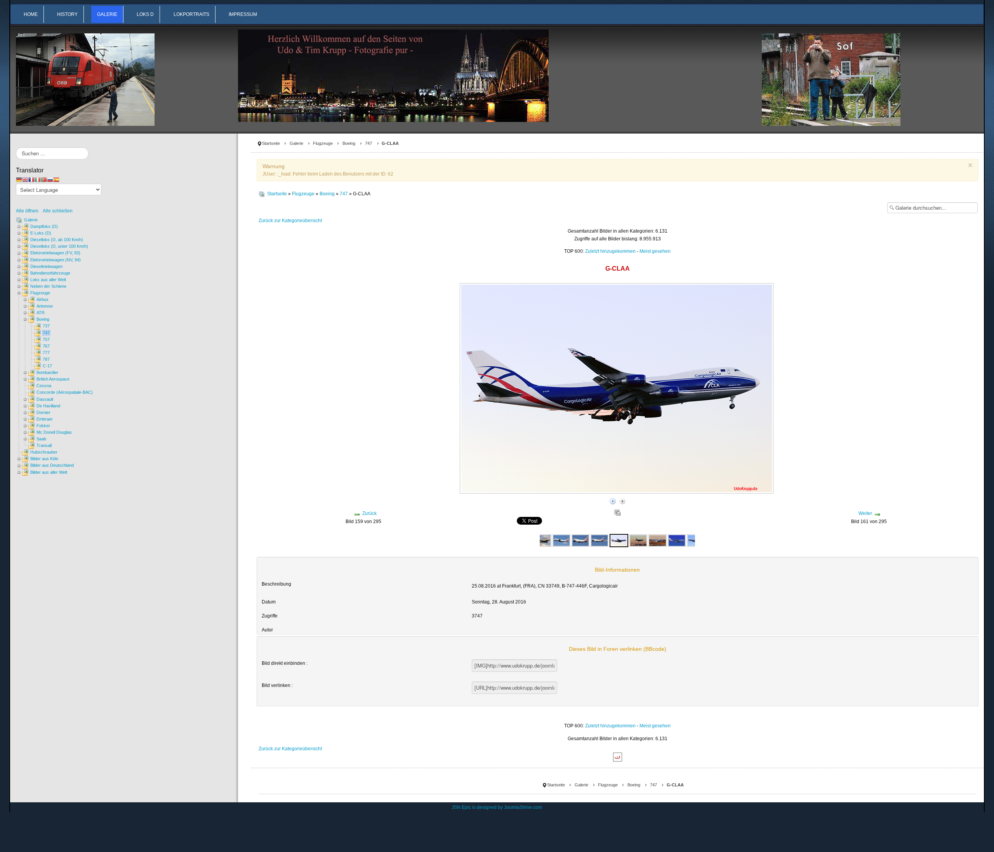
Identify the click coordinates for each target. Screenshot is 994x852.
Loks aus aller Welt (48, 279)
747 (368, 143)
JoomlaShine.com (523, 807)
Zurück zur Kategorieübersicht (290, 220)
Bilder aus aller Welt (48, 472)
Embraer (44, 419)
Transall (44, 445)
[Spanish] (56, 179)
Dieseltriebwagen (46, 266)
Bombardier (47, 372)
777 (46, 352)
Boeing (348, 143)
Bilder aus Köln (44, 458)
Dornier (43, 412)
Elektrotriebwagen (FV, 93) (55, 252)
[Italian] (38, 179)
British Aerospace (53, 379)
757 (46, 339)
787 (46, 359)
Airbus (42, 299)
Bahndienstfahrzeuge (50, 273)
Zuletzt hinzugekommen (610, 251)
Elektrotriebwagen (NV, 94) (55, 259)
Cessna (43, 385)
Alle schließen (58, 211)
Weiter (865, 513)
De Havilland (48, 405)
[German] (19, 179)
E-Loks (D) (40, 233)
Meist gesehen (655, 251)
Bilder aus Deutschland (52, 465)
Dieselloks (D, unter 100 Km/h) (59, 246)
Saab (41, 438)
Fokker (43, 425)
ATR (40, 312)
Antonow (44, 306)
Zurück (369, 513)
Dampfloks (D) (44, 226)
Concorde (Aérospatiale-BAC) (64, 392)
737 (46, 325)
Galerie (296, 143)
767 (46, 346)
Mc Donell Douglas (54, 432)
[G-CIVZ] (542, 540)
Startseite (271, 143)
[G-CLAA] (619, 540)
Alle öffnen (29, 211)
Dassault (44, 399)
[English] (25, 179)
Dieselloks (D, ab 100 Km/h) (56, 239)
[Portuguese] (44, 179)
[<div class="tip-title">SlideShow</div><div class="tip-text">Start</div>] (612, 500)
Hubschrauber (43, 452)
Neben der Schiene (48, 286)
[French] (31, 179)
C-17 (47, 365)
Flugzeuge (323, 143)
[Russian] (50, 179)
